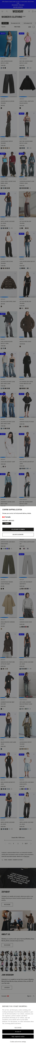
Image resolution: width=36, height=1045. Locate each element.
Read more (18, 1027)
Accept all (18, 1031)
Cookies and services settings (18, 1041)
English (7, 523)
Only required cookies (18, 1036)
